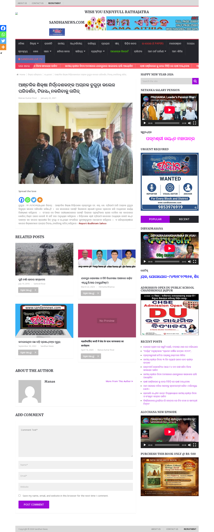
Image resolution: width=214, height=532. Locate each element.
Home (22, 74)
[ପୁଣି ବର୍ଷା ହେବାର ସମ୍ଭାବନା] (44, 259)
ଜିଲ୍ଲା (33, 43)
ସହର (46, 51)
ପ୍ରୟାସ (105, 43)
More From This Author (118, 381)
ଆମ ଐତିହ (177, 51)
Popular (155, 219)
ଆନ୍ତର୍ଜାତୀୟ (76, 43)
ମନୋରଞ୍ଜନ (175, 43)
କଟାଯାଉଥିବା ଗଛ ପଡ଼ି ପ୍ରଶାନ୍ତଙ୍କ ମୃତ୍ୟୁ (39, 341)
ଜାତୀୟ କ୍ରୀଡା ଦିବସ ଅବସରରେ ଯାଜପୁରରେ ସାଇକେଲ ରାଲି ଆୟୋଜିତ (82, 66)
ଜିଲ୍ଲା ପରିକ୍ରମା (35, 74)
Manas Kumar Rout (27, 98)
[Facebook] (21, 198)
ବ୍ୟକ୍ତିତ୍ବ (96, 51)
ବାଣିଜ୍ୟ (92, 43)
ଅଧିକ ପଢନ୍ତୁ (26, 289)
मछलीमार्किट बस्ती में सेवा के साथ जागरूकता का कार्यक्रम (102, 343)
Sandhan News (47, 346)
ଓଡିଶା (21, 43)
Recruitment (54, 3)
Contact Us (38, 3)
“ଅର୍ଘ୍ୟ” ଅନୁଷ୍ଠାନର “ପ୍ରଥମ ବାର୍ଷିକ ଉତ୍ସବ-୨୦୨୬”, (167, 350)
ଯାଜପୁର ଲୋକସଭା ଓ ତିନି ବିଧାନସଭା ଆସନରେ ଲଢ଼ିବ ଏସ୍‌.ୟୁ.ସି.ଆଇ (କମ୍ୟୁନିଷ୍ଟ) (106, 280)
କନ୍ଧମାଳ (48, 74)
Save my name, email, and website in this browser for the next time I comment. (65, 495)
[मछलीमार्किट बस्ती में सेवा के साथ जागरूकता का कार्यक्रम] (107, 320)
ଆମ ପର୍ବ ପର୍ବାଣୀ (156, 51)
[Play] (144, 123)
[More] (40, 198)
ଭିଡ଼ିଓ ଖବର (130, 43)
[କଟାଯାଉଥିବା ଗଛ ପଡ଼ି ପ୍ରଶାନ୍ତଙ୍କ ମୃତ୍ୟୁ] (44, 321)
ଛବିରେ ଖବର (63, 51)
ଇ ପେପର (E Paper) (153, 43)
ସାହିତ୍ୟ (79, 51)
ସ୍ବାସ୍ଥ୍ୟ (23, 51)
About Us (22, 3)
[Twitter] (34, 198)
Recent (184, 219)
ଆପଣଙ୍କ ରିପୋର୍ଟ (119, 51)
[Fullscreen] (194, 123)
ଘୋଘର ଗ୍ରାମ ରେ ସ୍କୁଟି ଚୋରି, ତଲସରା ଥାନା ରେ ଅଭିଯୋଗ (170, 346)
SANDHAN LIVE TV (31, 59)
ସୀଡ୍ (117, 43)
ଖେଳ (35, 51)
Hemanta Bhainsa (107, 287)
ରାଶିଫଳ (138, 51)
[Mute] (189, 123)
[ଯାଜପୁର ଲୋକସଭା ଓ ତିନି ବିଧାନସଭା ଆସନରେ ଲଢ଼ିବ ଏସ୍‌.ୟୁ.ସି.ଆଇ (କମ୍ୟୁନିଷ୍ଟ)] (107, 258)
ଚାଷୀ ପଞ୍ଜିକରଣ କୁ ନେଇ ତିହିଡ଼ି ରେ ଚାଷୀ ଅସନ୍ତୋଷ (147, 66)
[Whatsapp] (27, 198)
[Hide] (1, 53)
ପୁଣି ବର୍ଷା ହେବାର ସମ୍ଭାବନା (31, 279)
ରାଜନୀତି (48, 43)
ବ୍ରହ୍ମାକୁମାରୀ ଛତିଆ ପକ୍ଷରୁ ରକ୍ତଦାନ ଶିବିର (164, 355)
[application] (170, 110)
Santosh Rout (39, 283)
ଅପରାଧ (191, 43)
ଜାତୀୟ (61, 43)
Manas (49, 381)
